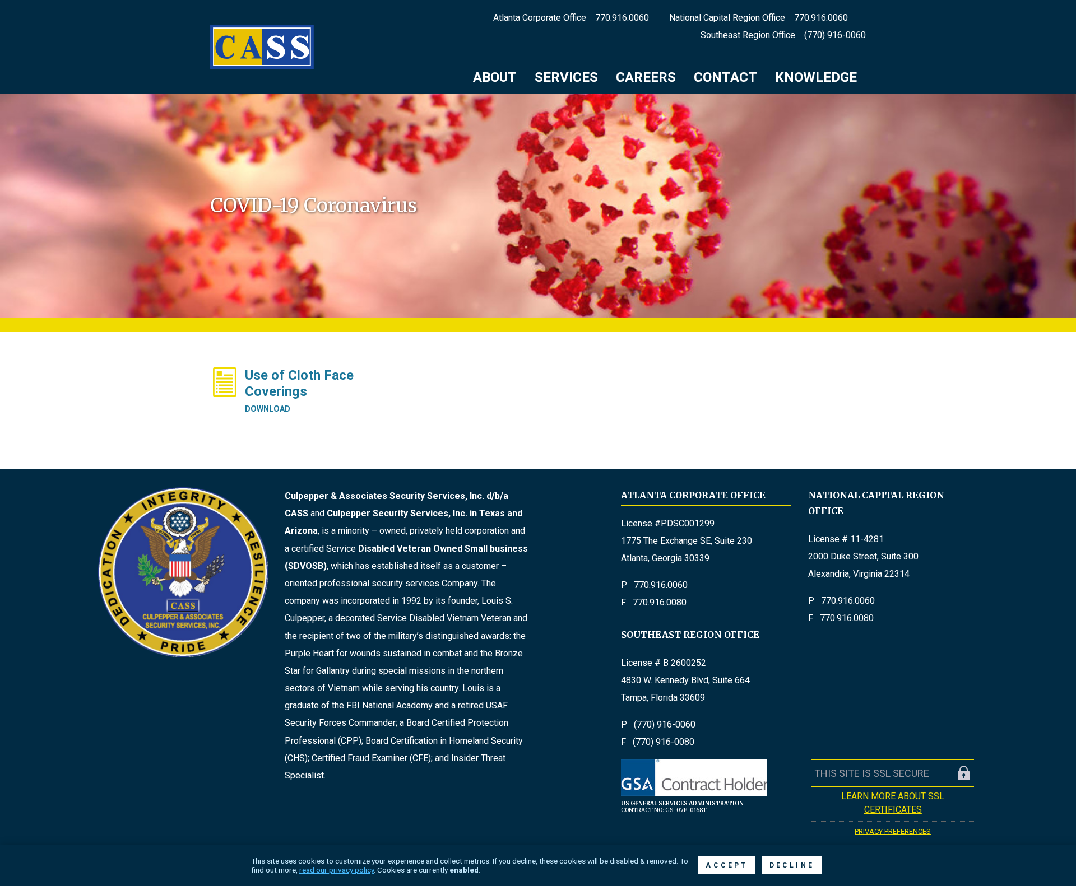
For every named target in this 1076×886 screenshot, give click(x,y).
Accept (727, 865)
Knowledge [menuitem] (816, 77)
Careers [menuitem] (646, 77)
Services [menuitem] (566, 77)
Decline (791, 865)
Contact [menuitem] (725, 77)
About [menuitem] (495, 77)
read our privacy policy (336, 869)
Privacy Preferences (893, 831)
